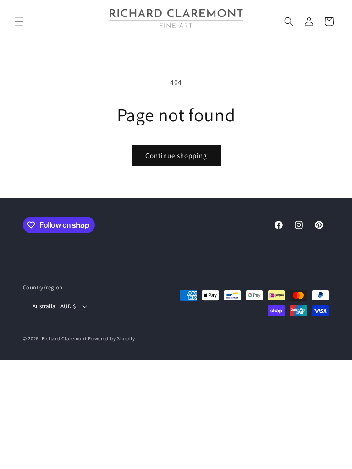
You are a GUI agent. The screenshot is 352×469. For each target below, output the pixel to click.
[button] (19, 21)
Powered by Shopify (111, 338)
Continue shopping (176, 155)
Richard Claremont (64, 338)
